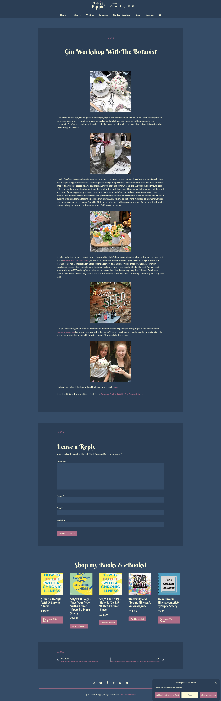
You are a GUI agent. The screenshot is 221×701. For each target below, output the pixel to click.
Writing (90, 15)
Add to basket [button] (79, 626)
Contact (150, 15)
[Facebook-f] (120, 6)
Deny (190, 695)
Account (114, 3)
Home (63, 15)
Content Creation (121, 15)
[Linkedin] (129, 6)
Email (60, 508)
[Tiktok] (124, 6)
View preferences (208, 695)
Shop (138, 15)
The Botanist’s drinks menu (76, 260)
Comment (62, 461)
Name (60, 496)
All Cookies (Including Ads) (167, 695)
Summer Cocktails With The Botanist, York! (122, 394)
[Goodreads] (133, 6)
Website (61, 520)
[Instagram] (111, 6)
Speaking (103, 15)
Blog (76, 15)
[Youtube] (116, 6)
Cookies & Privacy (128, 694)
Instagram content (66, 332)
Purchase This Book (50, 620)
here (115, 387)
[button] (216, 682)
